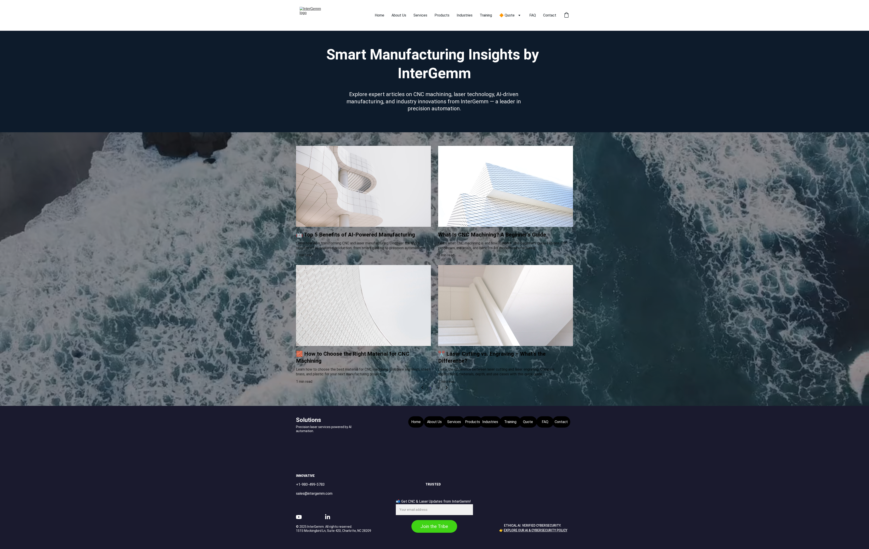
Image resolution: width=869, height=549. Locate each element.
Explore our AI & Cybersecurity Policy (535, 530)
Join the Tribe (434, 526)
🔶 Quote (507, 15)
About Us (399, 15)
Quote (528, 422)
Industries (465, 15)
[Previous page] (422, 388)
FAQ (532, 15)
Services (420, 15)
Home (379, 15)
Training (486, 15)
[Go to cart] (566, 15)
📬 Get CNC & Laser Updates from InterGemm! (433, 501)
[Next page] (447, 388)
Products (441, 15)
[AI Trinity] (535, 497)
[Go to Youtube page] (299, 517)
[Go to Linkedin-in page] (327, 517)
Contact (549, 15)
